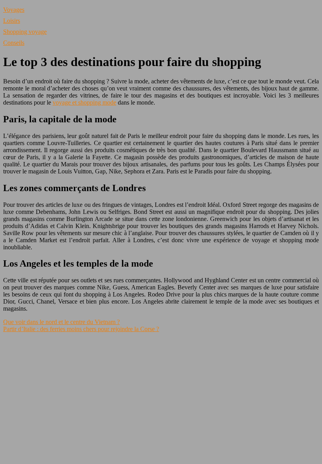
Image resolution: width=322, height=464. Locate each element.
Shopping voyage (25, 31)
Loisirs (11, 20)
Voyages (13, 9)
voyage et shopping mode (84, 102)
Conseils (13, 42)
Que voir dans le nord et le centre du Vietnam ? (61, 322)
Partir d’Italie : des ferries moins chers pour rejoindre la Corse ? (81, 329)
